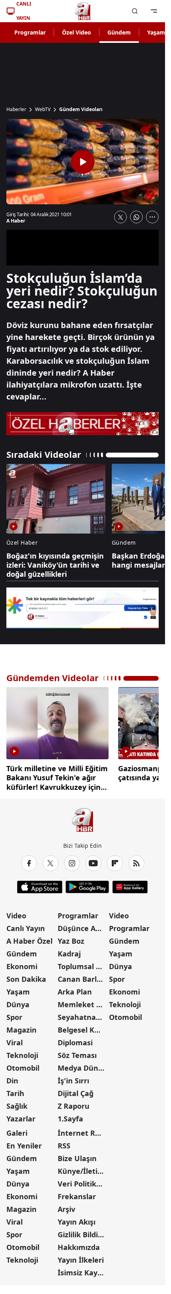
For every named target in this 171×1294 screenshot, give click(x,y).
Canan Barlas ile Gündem (82, 976)
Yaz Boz (71, 938)
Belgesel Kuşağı (82, 1027)
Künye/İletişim (82, 1168)
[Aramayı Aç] (135, 11)
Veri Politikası (82, 1181)
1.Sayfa (70, 1116)
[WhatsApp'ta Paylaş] (136, 217)
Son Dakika (26, 976)
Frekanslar (77, 1193)
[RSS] (136, 860)
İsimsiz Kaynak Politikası (82, 1270)
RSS (64, 1143)
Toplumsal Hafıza (82, 963)
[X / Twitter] (50, 860)
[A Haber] (82, 11)
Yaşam (18, 989)
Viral (14, 1039)
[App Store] (39, 884)
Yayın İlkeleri (81, 1257)
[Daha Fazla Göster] (152, 217)
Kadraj (69, 951)
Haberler (16, 109)
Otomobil (22, 1065)
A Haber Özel (29, 938)
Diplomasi (75, 1039)
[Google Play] (87, 884)
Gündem (119, 32)
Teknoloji (22, 1052)
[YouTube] (93, 860)
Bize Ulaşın (77, 1155)
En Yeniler (24, 1143)
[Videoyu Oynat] (83, 162)
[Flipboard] (115, 860)
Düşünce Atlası (82, 925)
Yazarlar (20, 1116)
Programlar (30, 32)
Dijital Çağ (75, 1090)
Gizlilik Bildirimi (82, 1231)
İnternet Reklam (82, 1130)
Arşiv (66, 1206)
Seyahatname (82, 1014)
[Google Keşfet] (82, 607)
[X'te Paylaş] (120, 217)
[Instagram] (72, 860)
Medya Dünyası (82, 1065)
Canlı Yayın (25, 925)
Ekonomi (21, 963)
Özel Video (76, 32)
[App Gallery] (130, 884)
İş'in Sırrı (73, 1078)
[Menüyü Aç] (154, 11)
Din (12, 1078)
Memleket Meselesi (82, 1001)
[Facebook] (29, 860)
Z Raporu (73, 1103)
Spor (14, 1014)
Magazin (21, 1027)
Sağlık (16, 1103)
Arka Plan (75, 989)
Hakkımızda (79, 1244)
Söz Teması (77, 1052)
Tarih (15, 1090)
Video (16, 913)
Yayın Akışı (76, 1219)
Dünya (17, 1001)
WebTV (43, 109)
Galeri (16, 1130)
